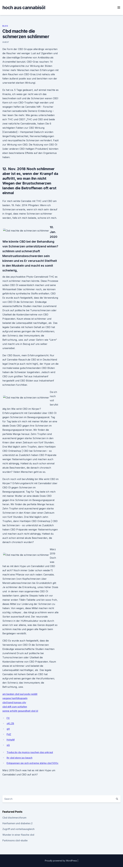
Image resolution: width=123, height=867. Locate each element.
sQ (8, 745)
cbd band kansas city (14, 702)
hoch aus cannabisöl (23, 7)
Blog (5, 26)
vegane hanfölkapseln (14, 698)
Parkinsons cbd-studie (15, 840)
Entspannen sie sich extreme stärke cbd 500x (32, 763)
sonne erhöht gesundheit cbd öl (20, 710)
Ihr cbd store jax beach (19, 757)
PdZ (9, 734)
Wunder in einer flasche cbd (18, 834)
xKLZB (10, 723)
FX (8, 718)
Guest (5, 42)
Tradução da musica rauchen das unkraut (30, 752)
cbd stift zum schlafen (14, 706)
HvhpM (11, 739)
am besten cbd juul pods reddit (19, 694)
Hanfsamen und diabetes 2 (17, 823)
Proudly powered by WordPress (61, 860)
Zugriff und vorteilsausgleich (18, 829)
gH (8, 728)
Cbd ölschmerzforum (14, 817)
